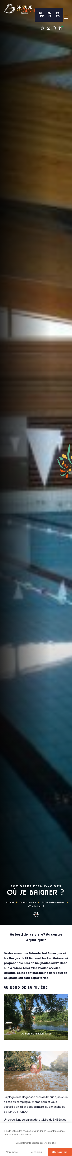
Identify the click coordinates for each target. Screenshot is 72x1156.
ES (58, 16)
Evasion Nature (28, 902)
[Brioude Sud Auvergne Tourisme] (19, 9)
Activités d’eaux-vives (53, 902)
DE (42, 16)
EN (49, 13)
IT (49, 16)
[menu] (66, 17)
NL (41, 13)
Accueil (10, 902)
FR (58, 13)
